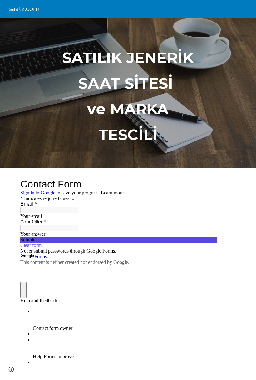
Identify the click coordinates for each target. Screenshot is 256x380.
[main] (128, 93)
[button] (11, 369)
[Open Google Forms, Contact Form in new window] (207, 184)
